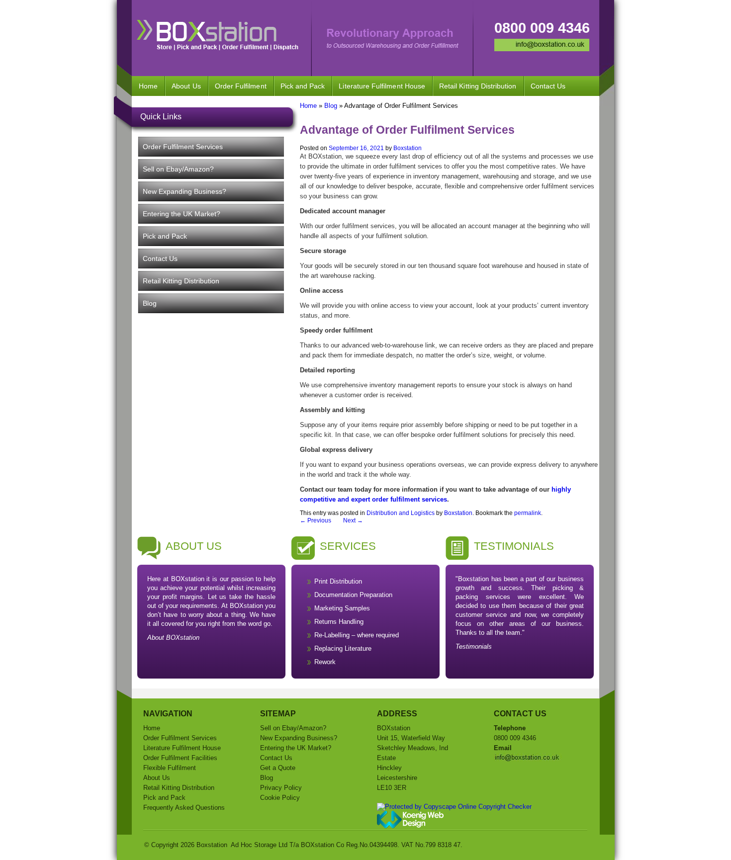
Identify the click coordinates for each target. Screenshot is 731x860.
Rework (325, 662)
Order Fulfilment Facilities (180, 758)
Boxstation (407, 148)
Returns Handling (339, 621)
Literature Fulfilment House (382, 86)
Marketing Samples (342, 608)
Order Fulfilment (241, 86)
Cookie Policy (280, 797)
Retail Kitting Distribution (478, 86)
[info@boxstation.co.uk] (541, 49)
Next (353, 520)
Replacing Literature (342, 648)
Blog (150, 303)
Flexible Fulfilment (169, 768)
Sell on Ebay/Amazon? (178, 169)
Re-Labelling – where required (356, 635)
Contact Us (548, 86)
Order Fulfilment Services (183, 147)
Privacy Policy (281, 787)
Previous (315, 520)
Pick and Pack (302, 86)
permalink (527, 513)
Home (148, 86)
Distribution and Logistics (400, 513)
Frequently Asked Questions (184, 807)
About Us (186, 86)
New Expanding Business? (184, 191)
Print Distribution (338, 581)
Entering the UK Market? (181, 214)
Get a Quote (277, 768)
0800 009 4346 (542, 28)
